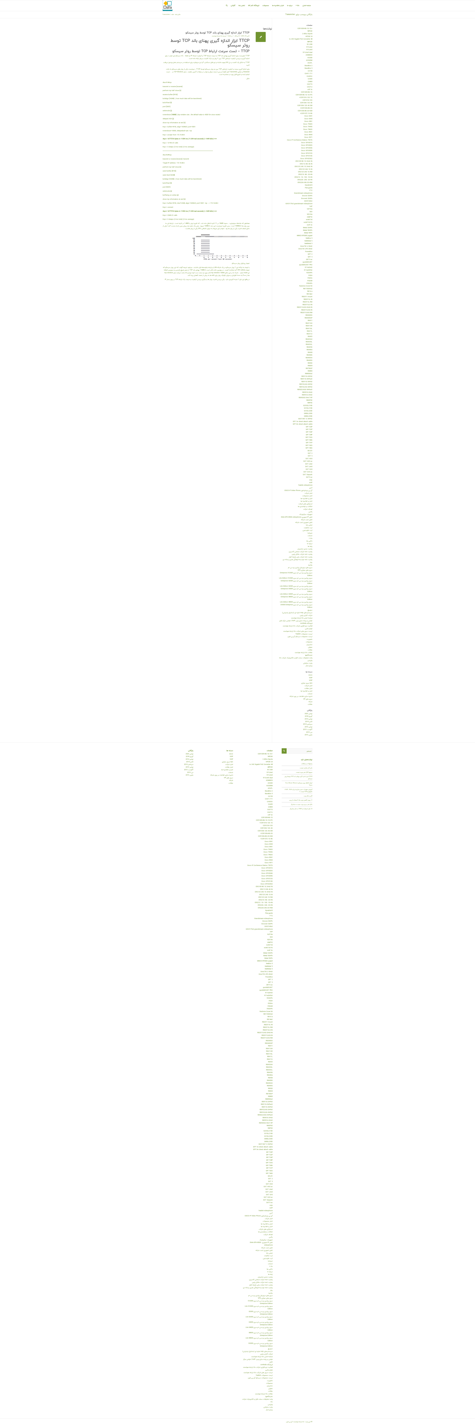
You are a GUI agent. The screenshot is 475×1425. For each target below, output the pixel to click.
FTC (310, 190)
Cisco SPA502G (306, 145)
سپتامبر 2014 (307, 724)
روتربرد (310, 565)
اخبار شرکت (308, 493)
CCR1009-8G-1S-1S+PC (304, 95)
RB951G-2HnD (307, 392)
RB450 (310, 352)
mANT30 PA (308, 222)
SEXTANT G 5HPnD (305, 419)
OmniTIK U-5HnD (306, 246)
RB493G (309, 360)
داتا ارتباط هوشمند (217, 36)
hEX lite (309, 214)
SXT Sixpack (307, 475)
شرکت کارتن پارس (306, 615)
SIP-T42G (309, 445)
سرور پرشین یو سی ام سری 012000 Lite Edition (295, 578)
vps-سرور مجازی (306, 683)
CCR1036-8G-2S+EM (305, 111)
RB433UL (309, 344)
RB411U (309, 334)
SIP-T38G (309, 440)
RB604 (310, 366)
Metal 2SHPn (307, 228)
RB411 (310, 320)
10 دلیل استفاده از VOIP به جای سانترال (301, 809)
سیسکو (178, 56)
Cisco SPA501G (306, 143)
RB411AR (309, 326)
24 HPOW (309, 36)
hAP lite (309, 209)
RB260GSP (308, 318)
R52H (310, 275)
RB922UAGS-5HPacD (304, 390)
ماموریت (309, 639)
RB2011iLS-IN (307, 305)
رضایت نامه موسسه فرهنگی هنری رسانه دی (297, 560)
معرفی (310, 647)
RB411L (309, 331)
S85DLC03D (308, 413)
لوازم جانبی (308, 629)
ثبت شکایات (308, 528)
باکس (310, 512)
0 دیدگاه (236, 36)
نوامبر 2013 (308, 727)
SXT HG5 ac (307, 461)
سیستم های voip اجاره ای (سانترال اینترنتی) (297, 613)
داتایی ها (309, 541)
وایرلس (310, 660)
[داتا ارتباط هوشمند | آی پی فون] (167, 5)
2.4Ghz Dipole (307, 34)
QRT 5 (310, 257)
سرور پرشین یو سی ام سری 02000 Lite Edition (296, 586)
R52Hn (310, 278)
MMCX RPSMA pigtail (304, 236)
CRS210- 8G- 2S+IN (305, 174)
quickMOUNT (307, 262)
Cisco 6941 (308, 116)
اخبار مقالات (308, 688)
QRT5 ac (309, 259)
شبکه (310, 702)
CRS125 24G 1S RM (305, 172)
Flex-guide (308, 188)
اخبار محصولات (307, 496)
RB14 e (309, 291)
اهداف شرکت (307, 509)
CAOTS (309, 84)
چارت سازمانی (307, 663)
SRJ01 (310, 451)
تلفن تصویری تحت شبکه (303, 522)
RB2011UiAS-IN (306, 310)
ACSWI (309, 58)
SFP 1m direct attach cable (302, 421)
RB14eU (309, 294)
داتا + (310, 538)
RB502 (310, 363)
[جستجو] (226, 5)
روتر (311, 562)
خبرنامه (310, 533)
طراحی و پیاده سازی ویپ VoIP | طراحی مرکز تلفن (295, 621)
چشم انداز (309, 666)
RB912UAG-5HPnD (305, 387)
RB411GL (309, 329)
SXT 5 (310, 456)
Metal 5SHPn (307, 230)
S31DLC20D (308, 411)
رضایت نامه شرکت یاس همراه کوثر (300, 557)
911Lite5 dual (307, 52)
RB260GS (309, 315)
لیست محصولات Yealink (304, 634)
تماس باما (309, 525)
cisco (229, 36)
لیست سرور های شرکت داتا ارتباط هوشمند (297, 631)
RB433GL (309, 342)
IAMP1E (309, 217)
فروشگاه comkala (306, 623)
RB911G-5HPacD (306, 379)
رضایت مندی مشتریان (304, 549)
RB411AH (309, 323)
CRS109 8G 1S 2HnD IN (303, 161)
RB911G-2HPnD (306, 376)
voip (310, 480)
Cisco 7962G (307, 129)
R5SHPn (309, 283)
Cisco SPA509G (306, 151)
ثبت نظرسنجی (307, 530)
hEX (311, 212)
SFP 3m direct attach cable (302, 424)
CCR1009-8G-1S (306, 92)
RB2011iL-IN (308, 299)
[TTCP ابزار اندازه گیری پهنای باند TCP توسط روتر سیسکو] (261, 37)
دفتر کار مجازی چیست (306, 768)
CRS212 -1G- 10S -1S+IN (303, 177)
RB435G (309, 347)
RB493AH (309, 358)
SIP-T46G (309, 448)
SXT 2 (310, 453)
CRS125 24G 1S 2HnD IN (303, 166)
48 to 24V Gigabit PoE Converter (300, 39)
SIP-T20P (309, 427)
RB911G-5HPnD (306, 382)
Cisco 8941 (308, 132)
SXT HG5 (309, 459)
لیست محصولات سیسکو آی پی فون (300, 637)
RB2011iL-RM (307, 302)
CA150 (310, 71)
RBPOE (310, 403)
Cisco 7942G (307, 124)
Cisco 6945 (308, 119)
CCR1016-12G (307, 100)
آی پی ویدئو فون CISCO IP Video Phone (298, 490)
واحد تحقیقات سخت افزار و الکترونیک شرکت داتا (295, 658)
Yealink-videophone (305, 485)
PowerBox (308, 252)
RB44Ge (309, 350)
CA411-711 (308, 74)
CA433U (309, 76)
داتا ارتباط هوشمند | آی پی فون (295, 1422)
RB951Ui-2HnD (307, 395)
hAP (311, 206)
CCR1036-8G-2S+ (306, 108)
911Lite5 (309, 50)
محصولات (309, 642)
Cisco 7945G (307, 127)
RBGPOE (309, 400)
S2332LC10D (307, 406)
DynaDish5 (308, 185)
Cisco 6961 (308, 121)
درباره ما (309, 544)
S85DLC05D (308, 416)
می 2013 (309, 732)
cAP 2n (309, 90)
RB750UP (309, 368)
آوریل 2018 (308, 716)
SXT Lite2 (308, 464)
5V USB (309, 44)
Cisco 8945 (308, 135)
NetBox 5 (309, 238)
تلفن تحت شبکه (306, 520)
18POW (309, 31)
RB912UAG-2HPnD (305, 384)
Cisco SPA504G (306, 148)
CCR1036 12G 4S (306, 103)
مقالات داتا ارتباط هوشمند (303, 652)
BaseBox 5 (308, 68)
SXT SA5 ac (307, 472)
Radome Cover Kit (305, 286)
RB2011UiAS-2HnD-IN (304, 307)
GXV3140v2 (308, 201)
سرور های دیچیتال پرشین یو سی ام (300, 568)
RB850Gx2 (308, 374)
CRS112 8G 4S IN (306, 164)
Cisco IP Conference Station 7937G (299, 140)
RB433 (310, 336)
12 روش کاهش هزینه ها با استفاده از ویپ (300, 800)
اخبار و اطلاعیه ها (306, 498)
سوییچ (310, 610)
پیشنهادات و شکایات (306, 763)
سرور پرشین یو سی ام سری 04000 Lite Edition (296, 594)
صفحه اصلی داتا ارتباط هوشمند (301, 618)
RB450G (309, 355)
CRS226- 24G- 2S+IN (304, 180)
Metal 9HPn (308, 233)
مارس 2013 (308, 735)
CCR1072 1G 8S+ (306, 113)
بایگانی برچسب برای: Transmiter (298, 14)
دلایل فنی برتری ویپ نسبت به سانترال (301, 804)
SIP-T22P (309, 429)
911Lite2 (309, 47)
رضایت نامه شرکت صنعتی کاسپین (300, 552)
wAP (310, 483)
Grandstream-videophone (303, 193)
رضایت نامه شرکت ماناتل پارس (302, 554)
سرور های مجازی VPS (305, 570)
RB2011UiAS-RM (306, 313)
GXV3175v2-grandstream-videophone (298, 204)
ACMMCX (309, 55)
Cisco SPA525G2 (306, 159)
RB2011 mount (307, 297)
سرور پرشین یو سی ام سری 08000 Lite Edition (296, 602)
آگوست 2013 (307, 729)
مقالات (310, 650)
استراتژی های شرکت (305, 504)
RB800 (310, 371)
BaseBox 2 (308, 66)
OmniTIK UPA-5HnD (305, 249)
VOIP (310, 678)
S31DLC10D (308, 408)
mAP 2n (309, 225)
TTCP (247, 62)
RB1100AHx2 (307, 289)
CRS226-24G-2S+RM (304, 182)
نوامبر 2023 (308, 714)
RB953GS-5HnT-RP (305, 398)
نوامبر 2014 (308, 719)
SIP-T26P (309, 432)
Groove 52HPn (307, 196)
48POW (309, 42)
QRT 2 (310, 254)
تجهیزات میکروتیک (305, 514)
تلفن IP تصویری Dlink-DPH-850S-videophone (296, 517)
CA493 (310, 79)
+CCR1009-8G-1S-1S (304, 28)
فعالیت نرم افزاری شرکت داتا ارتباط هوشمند (297, 626)
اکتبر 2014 (308, 722)
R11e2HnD (308, 267)
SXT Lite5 (308, 467)
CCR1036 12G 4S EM (304, 105)
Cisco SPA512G (306, 153)
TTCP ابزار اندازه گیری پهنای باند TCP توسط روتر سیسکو (217, 33)
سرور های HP (307, 699)
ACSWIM (309, 60)
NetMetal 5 (308, 241)
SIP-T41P (309, 443)
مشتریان (309, 645)
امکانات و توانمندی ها (305, 506)
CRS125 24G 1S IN (305, 169)
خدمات (310, 536)
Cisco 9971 (308, 137)
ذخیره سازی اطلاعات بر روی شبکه (301, 696)
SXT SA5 (309, 469)
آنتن (310, 488)
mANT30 (309, 220)
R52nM (309, 281)
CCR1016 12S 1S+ (305, 97)
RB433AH (309, 339)
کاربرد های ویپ (308, 796)
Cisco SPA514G (306, 156)
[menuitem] (306, 5)
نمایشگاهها (308, 655)
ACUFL (310, 63)
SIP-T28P (309, 435)
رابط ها (310, 546)
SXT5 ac (309, 477)
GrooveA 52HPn (306, 198)
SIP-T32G (309, 437)
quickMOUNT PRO (305, 265)
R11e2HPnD (308, 270)
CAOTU (309, 87)
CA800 (310, 82)
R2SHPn (309, 273)
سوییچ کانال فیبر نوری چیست (304, 772)
